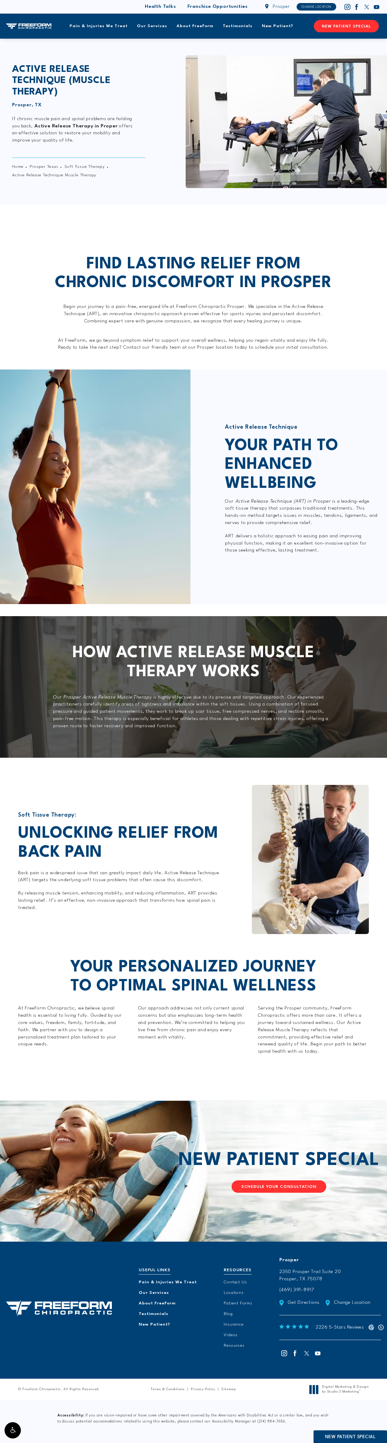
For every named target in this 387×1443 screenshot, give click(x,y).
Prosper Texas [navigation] (44, 167)
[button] (13, 1430)
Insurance (233, 1324)
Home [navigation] (18, 167)
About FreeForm (195, 26)
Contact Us (235, 1282)
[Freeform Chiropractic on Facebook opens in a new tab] (356, 7)
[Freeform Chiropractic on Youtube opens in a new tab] (376, 7)
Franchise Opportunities (217, 6)
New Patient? (277, 26)
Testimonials (237, 26)
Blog (228, 1314)
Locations (233, 1293)
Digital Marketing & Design (345, 1389)
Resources (234, 1345)
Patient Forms (238, 1303)
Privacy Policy (203, 1389)
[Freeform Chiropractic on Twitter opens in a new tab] (366, 7)
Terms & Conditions (168, 1389)
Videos (231, 1335)
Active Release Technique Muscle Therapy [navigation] (54, 175)
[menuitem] (347, 7)
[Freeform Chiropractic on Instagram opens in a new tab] (347, 7)
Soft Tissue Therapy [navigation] (84, 167)
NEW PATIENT (278, 1160)
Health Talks (160, 6)
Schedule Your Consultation (279, 1187)
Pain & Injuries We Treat (99, 26)
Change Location (316, 6)
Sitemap (228, 1389)
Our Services (152, 26)
